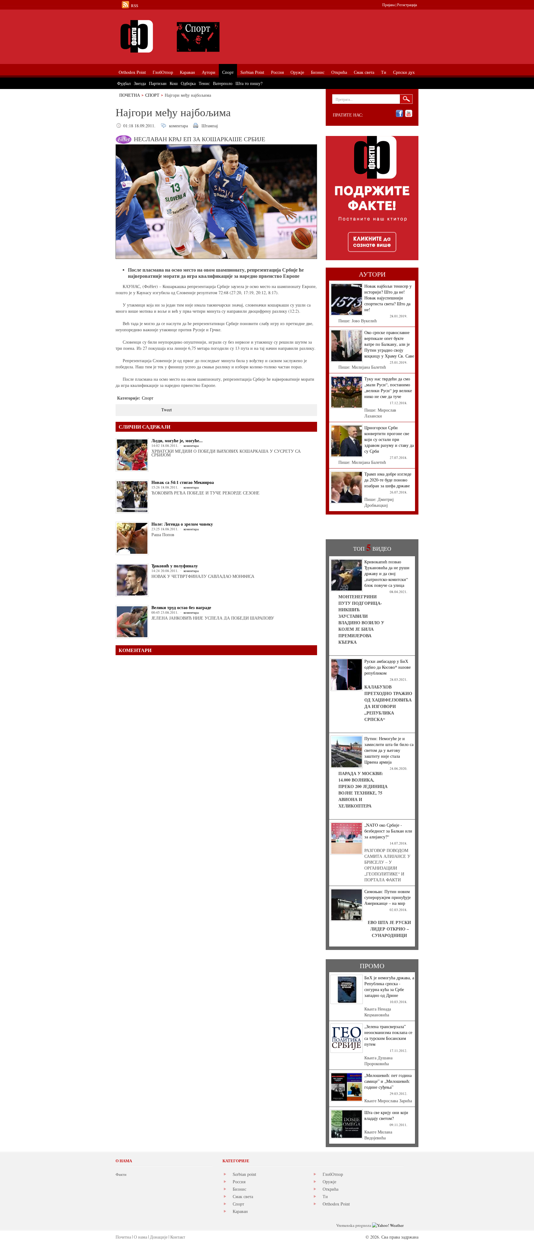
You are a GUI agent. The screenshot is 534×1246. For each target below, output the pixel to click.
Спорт (152, 95)
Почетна (129, 95)
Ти (325, 1196)
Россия (239, 1182)
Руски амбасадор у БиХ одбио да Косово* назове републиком (387, 667)
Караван (240, 1211)
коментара (178, 126)
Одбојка (188, 83)
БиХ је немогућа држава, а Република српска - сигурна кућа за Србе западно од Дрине (389, 986)
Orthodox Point (336, 1204)
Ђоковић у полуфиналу (174, 565)
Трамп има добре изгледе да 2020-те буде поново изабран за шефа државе (387, 480)
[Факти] (185, 36)
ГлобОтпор (333, 1174)
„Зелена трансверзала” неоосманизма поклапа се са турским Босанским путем (388, 1035)
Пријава (388, 4)
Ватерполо (222, 83)
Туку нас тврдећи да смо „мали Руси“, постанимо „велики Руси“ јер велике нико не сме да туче (388, 387)
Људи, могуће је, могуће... (177, 440)
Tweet (166, 410)
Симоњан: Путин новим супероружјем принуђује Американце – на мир (387, 897)
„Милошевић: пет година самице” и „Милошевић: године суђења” (388, 1081)
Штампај (209, 126)
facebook (399, 113)
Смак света (243, 1196)
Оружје (329, 1182)
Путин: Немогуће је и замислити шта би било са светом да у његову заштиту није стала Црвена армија (388, 750)
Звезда (140, 83)
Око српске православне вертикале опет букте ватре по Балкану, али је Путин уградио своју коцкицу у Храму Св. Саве (389, 344)
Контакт (177, 1237)
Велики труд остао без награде (181, 607)
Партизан (158, 83)
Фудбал (124, 83)
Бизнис (239, 1189)
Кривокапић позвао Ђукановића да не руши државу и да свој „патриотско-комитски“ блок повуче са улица (386, 573)
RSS (134, 5)
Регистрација (407, 4)
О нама (140, 1237)
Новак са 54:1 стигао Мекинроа (182, 482)
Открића (330, 1189)
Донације (158, 1237)
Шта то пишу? (248, 83)
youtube (409, 113)
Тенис (204, 83)
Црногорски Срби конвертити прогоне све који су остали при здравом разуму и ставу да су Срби (389, 439)
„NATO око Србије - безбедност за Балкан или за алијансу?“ (388, 831)
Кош (174, 83)
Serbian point (244, 1174)
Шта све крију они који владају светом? (386, 1115)
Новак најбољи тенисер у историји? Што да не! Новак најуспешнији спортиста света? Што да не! (388, 297)
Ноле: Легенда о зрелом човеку (182, 524)
